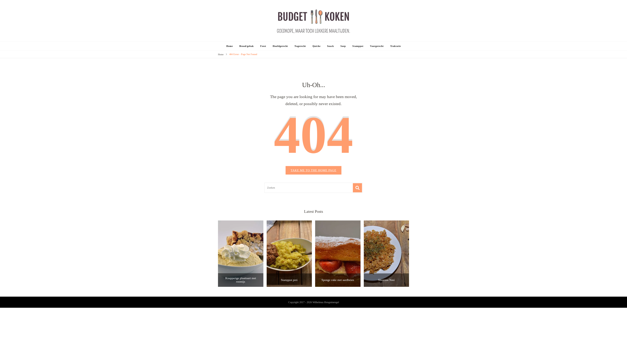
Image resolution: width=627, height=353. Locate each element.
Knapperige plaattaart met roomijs (240, 280)
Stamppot (357, 46)
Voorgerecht (377, 46)
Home (229, 46)
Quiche (317, 46)
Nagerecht (300, 46)
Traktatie (395, 46)
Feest (263, 46)
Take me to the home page (313, 170)
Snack (330, 46)
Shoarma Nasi (386, 280)
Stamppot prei (289, 280)
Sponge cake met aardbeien (338, 280)
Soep (343, 46)
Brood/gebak (246, 46)
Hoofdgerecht (280, 46)
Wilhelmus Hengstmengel (326, 302)
